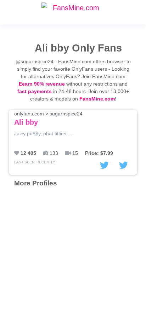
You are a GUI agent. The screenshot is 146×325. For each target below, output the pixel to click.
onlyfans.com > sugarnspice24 (48, 118)
